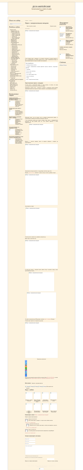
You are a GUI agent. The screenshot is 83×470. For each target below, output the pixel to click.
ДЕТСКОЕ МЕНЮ (13, 85)
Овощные (14, 61)
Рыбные (13, 62)
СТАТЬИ (11, 77)
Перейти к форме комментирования (31, 416)
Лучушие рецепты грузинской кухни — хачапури (15, 117)
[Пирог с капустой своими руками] (53, 404)
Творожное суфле (53, 26)
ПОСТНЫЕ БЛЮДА (14, 58)
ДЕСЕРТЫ (13, 39)
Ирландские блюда (15, 50)
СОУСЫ (12, 63)
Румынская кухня (15, 54)
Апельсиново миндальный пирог (45, 400)
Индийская (14, 49)
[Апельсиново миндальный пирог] (45, 393)
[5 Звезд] (44, 386)
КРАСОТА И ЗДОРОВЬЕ (22, 15)
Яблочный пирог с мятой (54, 400)
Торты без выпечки (14, 71)
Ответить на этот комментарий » (30, 422)
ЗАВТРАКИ (13, 40)
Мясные (13, 60)
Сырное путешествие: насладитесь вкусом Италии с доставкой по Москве (15, 98)
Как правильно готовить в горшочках (69, 34)
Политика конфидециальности (50, 465)
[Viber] (41, 370)
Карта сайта (41, 465)
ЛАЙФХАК (12, 86)
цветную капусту (32, 172)
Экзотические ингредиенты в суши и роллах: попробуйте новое (16, 137)
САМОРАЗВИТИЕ (13, 74)
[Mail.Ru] (41, 374)
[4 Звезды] (40, 386)
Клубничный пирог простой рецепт (45, 411)
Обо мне (36, 465)
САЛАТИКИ (13, 59)
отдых (12, 78)
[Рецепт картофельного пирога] (29, 404)
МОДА (60, 15)
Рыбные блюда (15, 38)
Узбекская (14, 55)
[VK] (41, 365)
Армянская (14, 45)
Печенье (12, 67)
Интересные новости (50, 378)
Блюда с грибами (15, 35)
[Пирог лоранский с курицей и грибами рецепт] (37, 393)
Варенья (13, 43)
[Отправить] (41, 376)
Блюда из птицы (15, 34)
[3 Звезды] (36, 386)
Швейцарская (14, 56)
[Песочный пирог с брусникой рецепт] (37, 404)
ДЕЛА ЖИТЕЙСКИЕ (41, 6)
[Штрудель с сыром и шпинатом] (29, 393)
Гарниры (13, 36)
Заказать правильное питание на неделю (69, 54)
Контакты (33, 465)
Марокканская (14, 53)
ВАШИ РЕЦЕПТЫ (13, 84)
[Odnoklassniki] (41, 366)
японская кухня (13, 90)
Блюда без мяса (15, 33)
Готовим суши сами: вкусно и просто (15, 109)
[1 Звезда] (27, 386)
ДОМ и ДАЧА (53, 15)
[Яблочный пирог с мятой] (53, 393)
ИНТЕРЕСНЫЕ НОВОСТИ (37, 15)
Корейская (14, 52)
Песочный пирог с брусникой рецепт (37, 411)
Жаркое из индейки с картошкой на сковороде (70, 41)
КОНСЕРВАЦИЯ (14, 42)
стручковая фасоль (39, 383)
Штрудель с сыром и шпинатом (29, 400)
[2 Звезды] (31, 386)
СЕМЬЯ (47, 15)
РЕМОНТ (65, 15)
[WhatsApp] (41, 368)
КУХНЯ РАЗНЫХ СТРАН (15, 44)
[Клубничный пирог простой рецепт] (45, 404)
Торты (12, 70)
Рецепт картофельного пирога (29, 412)
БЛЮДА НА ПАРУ (14, 31)
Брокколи (33, 383)
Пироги (12, 68)
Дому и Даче (31, 378)
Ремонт (35, 378)
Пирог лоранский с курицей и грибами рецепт (37, 401)
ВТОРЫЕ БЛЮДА (14, 32)
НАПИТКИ (12, 72)
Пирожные (13, 69)
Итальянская (14, 51)
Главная (28, 465)
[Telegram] (41, 372)
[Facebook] (41, 361)
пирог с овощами (47, 319)
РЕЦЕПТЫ (11, 15)
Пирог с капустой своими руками (54, 411)
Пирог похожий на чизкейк (31, 26)
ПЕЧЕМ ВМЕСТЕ (13, 64)
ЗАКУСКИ (13, 41)
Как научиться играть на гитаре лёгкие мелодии (69, 27)
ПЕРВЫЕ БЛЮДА (14, 57)
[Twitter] (41, 363)
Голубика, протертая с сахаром (66, 47)
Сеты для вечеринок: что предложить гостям (14, 127)
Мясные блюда (15, 37)
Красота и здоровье (41, 378)
